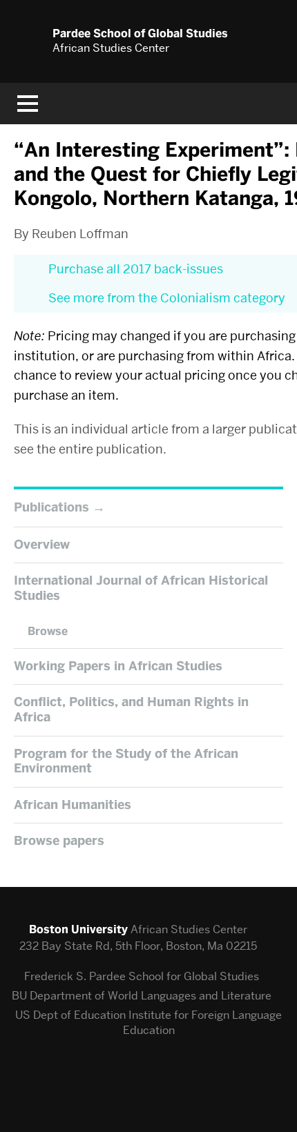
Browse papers (59, 840)
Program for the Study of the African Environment (126, 761)
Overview (42, 544)
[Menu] (27, 103)
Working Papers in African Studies (118, 666)
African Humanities (72, 805)
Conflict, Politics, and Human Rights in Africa (131, 709)
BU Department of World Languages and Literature (141, 995)
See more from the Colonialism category (166, 298)
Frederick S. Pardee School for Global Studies (141, 976)
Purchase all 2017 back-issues (135, 269)
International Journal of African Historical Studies (141, 588)
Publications (51, 507)
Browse (48, 631)
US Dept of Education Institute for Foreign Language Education (148, 1022)
